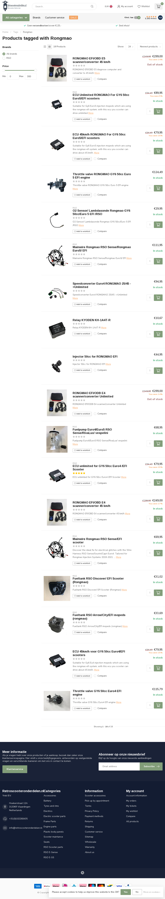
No (137, 892)
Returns (89, 821)
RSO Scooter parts (53, 847)
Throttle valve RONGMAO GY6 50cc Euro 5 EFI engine (102, 176)
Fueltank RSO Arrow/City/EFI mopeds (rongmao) (99, 616)
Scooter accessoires (95, 795)
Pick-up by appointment (97, 800)
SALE (73, 17)
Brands (36, 17)
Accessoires (50, 795)
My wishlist (132, 811)
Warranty (90, 847)
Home (5, 32)
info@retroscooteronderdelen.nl (25, 827)
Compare (102, 79)
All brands (11, 54)
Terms (88, 805)
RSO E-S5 (49, 857)
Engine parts (50, 826)
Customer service (54, 17)
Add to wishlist (83, 79)
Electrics (48, 811)
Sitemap (89, 836)
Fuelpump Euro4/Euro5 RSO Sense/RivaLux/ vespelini (92, 431)
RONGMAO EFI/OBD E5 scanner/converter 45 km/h (91, 60)
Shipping (89, 826)
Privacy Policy (92, 811)
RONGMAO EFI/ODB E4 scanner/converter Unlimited (93, 394)
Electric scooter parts (55, 816)
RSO (8, 58)
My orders (131, 800)
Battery (47, 800)
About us (89, 852)
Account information (136, 795)
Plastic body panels (54, 831)
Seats (47, 841)
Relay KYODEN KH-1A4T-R (92, 320)
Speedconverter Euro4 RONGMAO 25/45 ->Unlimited (102, 285)
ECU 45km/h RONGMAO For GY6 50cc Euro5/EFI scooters (99, 136)
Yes (125, 892)
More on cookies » (151, 892)
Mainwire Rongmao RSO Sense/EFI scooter (97, 540)
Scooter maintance (53, 836)
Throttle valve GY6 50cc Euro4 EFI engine (97, 692)
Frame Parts (50, 821)
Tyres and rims (51, 805)
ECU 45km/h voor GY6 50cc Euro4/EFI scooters (99, 653)
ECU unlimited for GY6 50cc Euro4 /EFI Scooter (100, 467)
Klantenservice (15, 769)
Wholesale (90, 841)
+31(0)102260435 (18, 818)
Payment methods (94, 816)
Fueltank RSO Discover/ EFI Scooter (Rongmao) (98, 580)
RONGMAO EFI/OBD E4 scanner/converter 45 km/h (91, 504)
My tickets (131, 805)
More (97, 73)
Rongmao (27, 32)
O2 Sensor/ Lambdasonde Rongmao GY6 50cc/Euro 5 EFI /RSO (101, 212)
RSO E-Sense (51, 852)
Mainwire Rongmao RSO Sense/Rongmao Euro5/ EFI (102, 249)
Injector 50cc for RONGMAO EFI (95, 356)
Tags (15, 32)
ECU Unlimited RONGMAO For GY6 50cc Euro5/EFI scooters (101, 96)
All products (132, 821)
